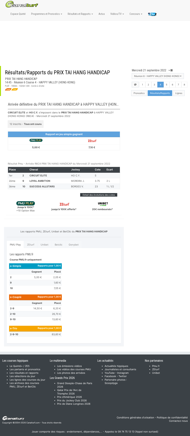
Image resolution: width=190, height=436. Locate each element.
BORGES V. (77, 186)
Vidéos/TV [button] (116, 13)
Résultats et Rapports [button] (79, 13)
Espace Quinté (18, 13)
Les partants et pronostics (25, 369)
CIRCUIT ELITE (38, 175)
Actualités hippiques (116, 365)
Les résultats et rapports (24, 372)
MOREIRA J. (78, 180)
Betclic (58, 244)
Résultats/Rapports (160, 93)
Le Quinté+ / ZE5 (20, 365)
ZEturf (30, 244)
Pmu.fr (156, 365)
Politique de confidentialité (172, 417)
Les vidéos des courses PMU (74, 369)
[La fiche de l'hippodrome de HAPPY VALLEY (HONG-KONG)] (135, 84)
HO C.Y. (75, 175)
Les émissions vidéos (69, 365)
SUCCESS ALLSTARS (42, 186)
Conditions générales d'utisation (135, 417)
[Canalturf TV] (152, 14)
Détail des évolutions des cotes (99, 194)
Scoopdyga (111, 383)
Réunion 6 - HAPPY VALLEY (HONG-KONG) (157, 76)
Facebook (110, 376)
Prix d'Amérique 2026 (69, 396)
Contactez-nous (178, 420)
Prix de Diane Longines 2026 (73, 403)
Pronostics (139, 93)
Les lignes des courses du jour (27, 379)
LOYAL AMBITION (40, 180)
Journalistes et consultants (120, 369)
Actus (102, 13)
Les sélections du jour (22, 376)
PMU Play (15, 244)
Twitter (123, 376)
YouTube (110, 372)
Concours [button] (135, 13)
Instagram (123, 372)
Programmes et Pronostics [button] (45, 13)
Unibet (44, 244)
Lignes (178, 93)
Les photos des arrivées (71, 372)
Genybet (74, 244)
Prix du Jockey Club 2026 (72, 400)
